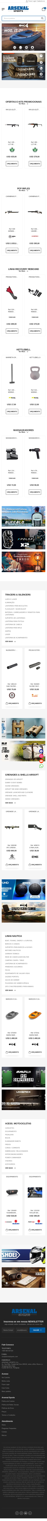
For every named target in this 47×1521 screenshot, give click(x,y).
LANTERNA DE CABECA (13, 624)
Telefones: (6, 1348)
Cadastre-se (41, 1)
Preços (4, 1412)
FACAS (7, 970)
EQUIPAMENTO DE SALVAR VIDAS (17, 973)
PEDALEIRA (9, 1135)
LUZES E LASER (11, 599)
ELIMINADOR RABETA (13, 1141)
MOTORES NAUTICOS (13, 950)
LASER (7, 634)
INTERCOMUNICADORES (14, 1154)
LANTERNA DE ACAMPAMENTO (16, 638)
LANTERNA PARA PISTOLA (14, 621)
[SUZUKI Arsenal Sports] (15, 1222)
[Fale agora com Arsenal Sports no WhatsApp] (41, 766)
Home (4, 1425)
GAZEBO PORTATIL (12, 977)
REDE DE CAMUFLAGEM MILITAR (17, 957)
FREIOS (8, 1144)
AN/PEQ (8, 631)
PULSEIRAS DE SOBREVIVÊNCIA (17, 983)
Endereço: (6, 1360)
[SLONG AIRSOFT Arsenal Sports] (35, 695)
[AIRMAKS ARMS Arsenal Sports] (12, 236)
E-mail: (4, 1354)
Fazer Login (32, 1)
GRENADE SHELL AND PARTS (15, 796)
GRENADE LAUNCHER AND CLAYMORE (19, 792)
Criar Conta (5, 1388)
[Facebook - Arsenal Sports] (41, 751)
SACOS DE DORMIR (12, 980)
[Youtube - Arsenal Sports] (41, 761)
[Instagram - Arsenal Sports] (41, 756)
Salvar (36, 1330)
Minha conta (6, 1381)
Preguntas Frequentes (9, 1428)
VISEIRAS (8, 1161)
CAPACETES (9, 1128)
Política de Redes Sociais (10, 1405)
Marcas (4, 1435)
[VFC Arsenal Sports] (12, 857)
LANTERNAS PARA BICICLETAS (16, 606)
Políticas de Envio (8, 1408)
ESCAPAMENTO (11, 1131)
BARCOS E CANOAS (12, 944)
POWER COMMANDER (13, 1157)
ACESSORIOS (10, 1164)
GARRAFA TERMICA (12, 954)
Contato (4, 1432)
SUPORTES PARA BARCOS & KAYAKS (18, 947)
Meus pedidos (6, 1391)
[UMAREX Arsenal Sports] (35, 237)
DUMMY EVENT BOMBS (13, 782)
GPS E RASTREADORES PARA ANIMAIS (19, 986)
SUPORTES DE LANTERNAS (15, 618)
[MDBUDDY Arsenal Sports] (12, 398)
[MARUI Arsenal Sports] (12, 1044)
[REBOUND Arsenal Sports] (12, 317)
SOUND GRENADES (12, 786)
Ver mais (22, 104)
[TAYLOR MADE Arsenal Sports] (31, 1222)
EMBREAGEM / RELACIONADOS (16, 1151)
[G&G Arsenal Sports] (12, 695)
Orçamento (12, 164)
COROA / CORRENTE (12, 1148)
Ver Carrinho (6, 1377)
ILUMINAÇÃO (9, 602)
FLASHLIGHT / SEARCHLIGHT (15, 609)
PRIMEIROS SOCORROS (14, 967)
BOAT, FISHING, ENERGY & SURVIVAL (18, 940)
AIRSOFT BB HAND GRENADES (16, 789)
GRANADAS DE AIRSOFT (14, 779)
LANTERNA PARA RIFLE (13, 628)
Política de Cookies (8, 1401)
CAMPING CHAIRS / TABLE (14, 960)
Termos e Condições (8, 1415)
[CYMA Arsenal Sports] (35, 856)
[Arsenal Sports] (18, 9)
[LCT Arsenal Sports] (12, 150)
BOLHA (7, 1138)
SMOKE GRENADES (12, 799)
